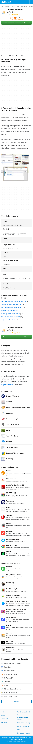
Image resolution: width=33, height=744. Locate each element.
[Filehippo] (6, 2)
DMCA (19, 729)
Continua (16, 701)
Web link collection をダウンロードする (13, 301)
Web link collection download (10, 317)
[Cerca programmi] (27, 2)
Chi (2, 712)
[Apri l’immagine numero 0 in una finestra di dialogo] (15, 167)
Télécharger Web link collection (11, 304)
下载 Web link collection (8, 320)
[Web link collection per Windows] (3, 12)
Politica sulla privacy (23, 723)
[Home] (2, 6)
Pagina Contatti (7, 385)
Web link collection (15, 329)
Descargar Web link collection (10, 314)
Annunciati (4, 719)
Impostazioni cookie (23, 733)
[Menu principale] (31, 2)
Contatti (3, 715)
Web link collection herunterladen (11, 307)
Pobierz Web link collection (9, 311)
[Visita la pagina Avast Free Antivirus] (16, 18)
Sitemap (4, 722)
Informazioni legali (23, 726)
